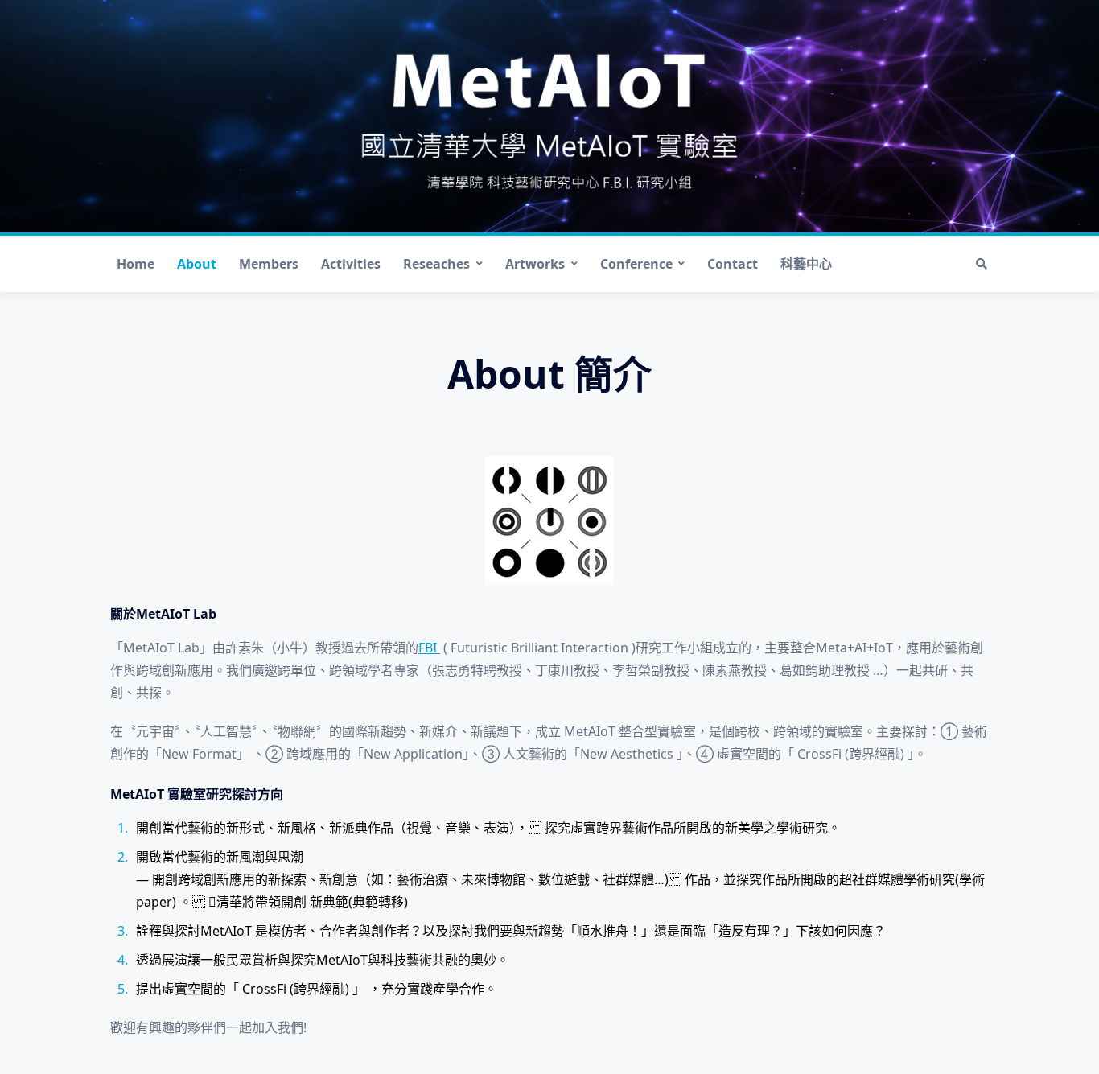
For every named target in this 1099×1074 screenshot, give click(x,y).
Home (135, 264)
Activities (351, 264)
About (196, 264)
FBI (429, 647)
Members (268, 264)
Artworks (535, 264)
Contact (732, 264)
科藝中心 (806, 264)
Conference (636, 264)
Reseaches (436, 264)
